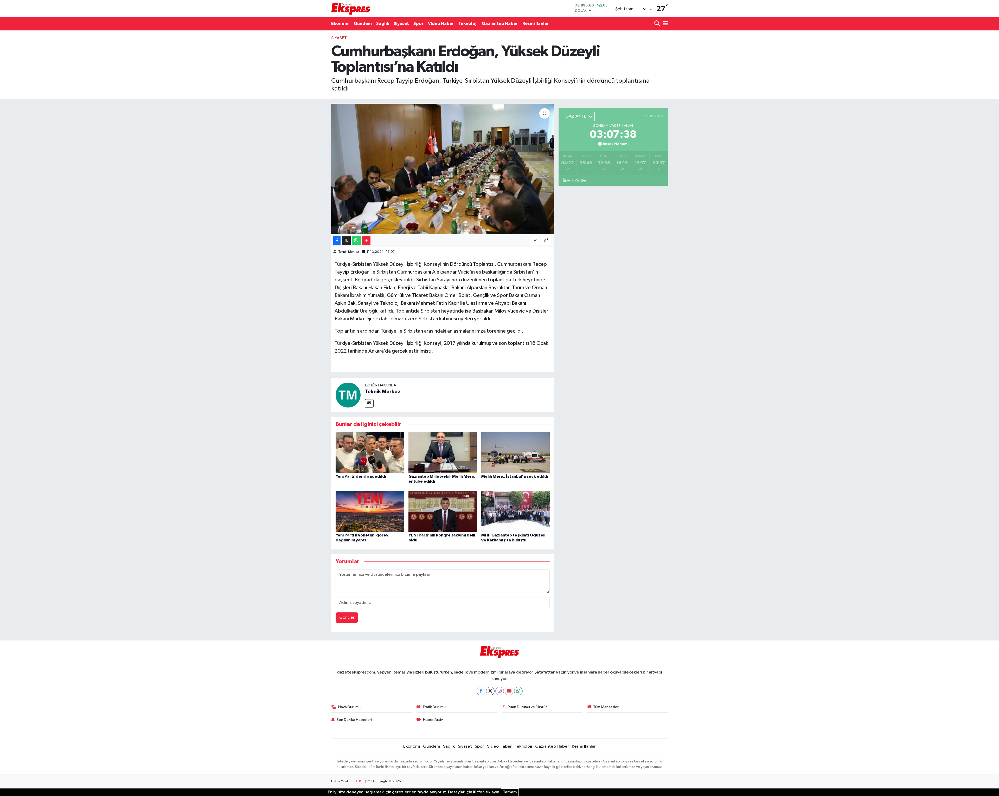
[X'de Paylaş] (346, 240)
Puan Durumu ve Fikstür (527, 707)
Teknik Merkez (348, 252)
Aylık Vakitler (576, 180)
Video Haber (441, 23)
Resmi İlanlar (535, 23)
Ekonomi (340, 23)
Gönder (347, 617)
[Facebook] (481, 691)
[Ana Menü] (664, 23)
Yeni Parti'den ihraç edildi (361, 476)
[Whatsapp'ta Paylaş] (356, 240)
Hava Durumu (349, 707)
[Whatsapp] (518, 691)
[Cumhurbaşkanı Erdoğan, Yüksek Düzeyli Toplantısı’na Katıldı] (442, 169)
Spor (418, 23)
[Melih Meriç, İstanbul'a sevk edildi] (515, 452)
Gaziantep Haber (500, 23)
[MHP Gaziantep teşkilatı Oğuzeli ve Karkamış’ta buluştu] (515, 511)
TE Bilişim (362, 781)
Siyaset (401, 23)
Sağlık (382, 23)
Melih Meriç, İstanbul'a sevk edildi (514, 476)
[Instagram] (499, 691)
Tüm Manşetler (606, 707)
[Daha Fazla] (366, 240)
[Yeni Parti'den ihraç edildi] (370, 452)
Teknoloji (467, 23)
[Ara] (657, 23)
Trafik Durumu (434, 707)
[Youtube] (509, 691)
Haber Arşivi (433, 720)
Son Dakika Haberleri (354, 720)
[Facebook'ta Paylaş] (337, 240)
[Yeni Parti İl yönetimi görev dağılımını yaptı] (370, 511)
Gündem (363, 23)
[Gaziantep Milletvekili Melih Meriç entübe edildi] (442, 452)
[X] (490, 691)
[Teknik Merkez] (348, 395)
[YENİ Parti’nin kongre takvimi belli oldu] (442, 511)
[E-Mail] (369, 403)
